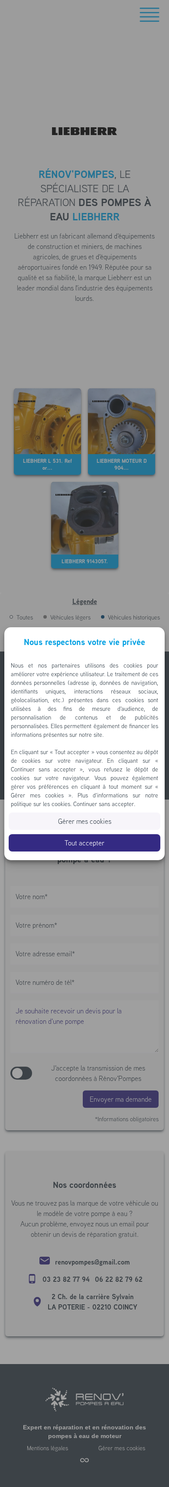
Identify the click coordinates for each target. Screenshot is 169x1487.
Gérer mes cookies (84, 821)
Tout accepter (84, 843)
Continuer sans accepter (103, 804)
